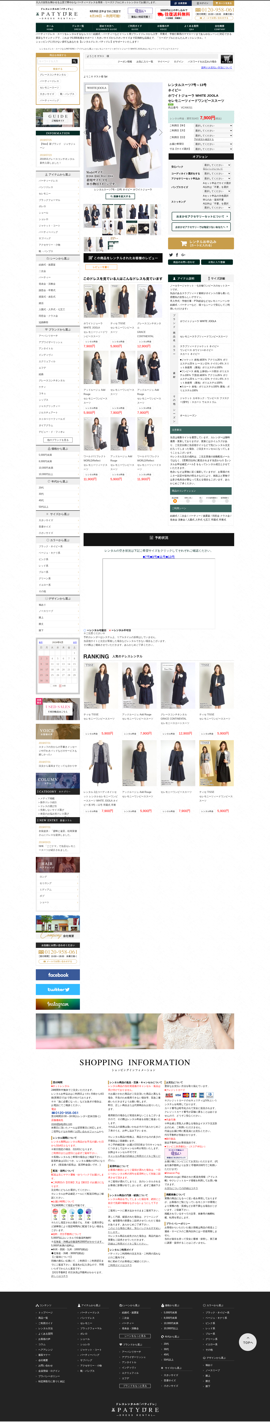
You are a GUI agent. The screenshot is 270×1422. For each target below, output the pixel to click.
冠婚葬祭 (43, 322)
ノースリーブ (46, 611)
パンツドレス (46, 187)
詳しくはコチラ (59, 1276)
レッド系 (43, 565)
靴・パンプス (67, 94)
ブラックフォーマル (49, 200)
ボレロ (42, 206)
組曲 (41, 374)
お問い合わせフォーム (87, 1131)
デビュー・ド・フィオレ (52, 431)
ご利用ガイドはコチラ (120, 1265)
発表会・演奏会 (47, 283)
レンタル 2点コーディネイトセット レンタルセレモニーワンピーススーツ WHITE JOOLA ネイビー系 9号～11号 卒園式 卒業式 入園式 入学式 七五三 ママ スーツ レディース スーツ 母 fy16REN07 (101, 805)
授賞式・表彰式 (47, 296)
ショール (43, 212)
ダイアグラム (46, 425)
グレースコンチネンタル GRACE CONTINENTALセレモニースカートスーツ (175, 719)
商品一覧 (43, 1317)
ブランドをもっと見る (135, 1385)
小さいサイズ (46, 533)
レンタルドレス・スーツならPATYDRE (57, 49)
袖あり (42, 604)
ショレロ (43, 219)
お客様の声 (44, 1339)
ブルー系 (43, 572)
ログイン (178, 61)
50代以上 (43, 506)
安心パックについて (213, 169)
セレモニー (45, 193)
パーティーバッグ (49, 100)
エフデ (42, 367)
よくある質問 (45, 1333)
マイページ (164, 61)
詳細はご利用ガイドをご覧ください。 (128, 1243)
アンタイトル (46, 348)
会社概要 (43, 1360)
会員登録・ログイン (49, 1371)
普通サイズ (45, 526)
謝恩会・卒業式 (47, 290)
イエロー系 (45, 584)
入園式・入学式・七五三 (52, 309)
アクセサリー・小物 (49, 244)
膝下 (41, 630)
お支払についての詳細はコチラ (181, 1188)
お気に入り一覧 (144, 61)
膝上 (41, 617)
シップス (43, 399)
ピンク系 (43, 559)
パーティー (45, 277)
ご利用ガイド (45, 1323)
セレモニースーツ (49, 87)
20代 (41, 487)
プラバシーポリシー (49, 1376)
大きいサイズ (47, 94)
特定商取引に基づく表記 (51, 1381)
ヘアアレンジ (45, 1349)
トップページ (45, 1312)
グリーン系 (45, 578)
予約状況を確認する (204, 139)
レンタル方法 (45, 1328)
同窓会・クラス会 (48, 315)
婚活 (41, 303)
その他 (42, 591)
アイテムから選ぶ (85, 49)
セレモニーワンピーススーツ (176, 792)
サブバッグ (45, 238)
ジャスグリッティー (49, 406)
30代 (41, 494)
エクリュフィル (47, 361)
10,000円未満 (46, 467)
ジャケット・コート (49, 225)
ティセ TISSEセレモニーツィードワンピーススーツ (216, 796)
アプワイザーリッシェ (51, 342)
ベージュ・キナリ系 (49, 552)
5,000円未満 (45, 455)
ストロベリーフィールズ (52, 419)
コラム (42, 1344)
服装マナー (44, 1355)
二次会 (42, 271)
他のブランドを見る (58, 440)
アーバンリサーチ (48, 335)
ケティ (42, 387)
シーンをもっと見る (135, 1336)
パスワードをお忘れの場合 (202, 61)
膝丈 (41, 624)
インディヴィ (46, 355)
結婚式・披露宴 (47, 264)
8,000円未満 (45, 461)
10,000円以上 (46, 474)
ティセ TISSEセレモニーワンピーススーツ (122, 327)
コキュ (42, 393)
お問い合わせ (45, 1365)
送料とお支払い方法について (216, 67)
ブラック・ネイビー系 (51, 546)
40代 (41, 500)
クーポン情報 (125, 61)
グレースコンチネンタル (53, 74)
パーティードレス (49, 81)
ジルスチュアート (48, 412)
